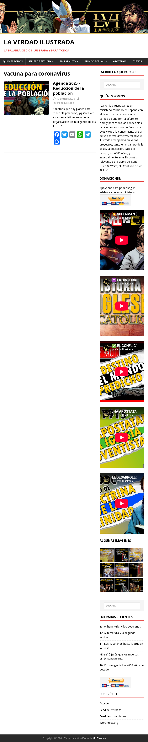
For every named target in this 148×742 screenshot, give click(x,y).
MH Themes (99, 738)
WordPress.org (109, 722)
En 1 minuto (68, 61)
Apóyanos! (120, 61)
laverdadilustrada (63, 102)
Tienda (137, 61)
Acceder (105, 703)
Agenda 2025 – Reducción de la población (68, 88)
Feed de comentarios (113, 716)
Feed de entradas (110, 710)
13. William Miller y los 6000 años (120, 626)
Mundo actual (94, 61)
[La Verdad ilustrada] (74, 32)
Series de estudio (40, 61)
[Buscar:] (122, 85)
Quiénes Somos (13, 61)
